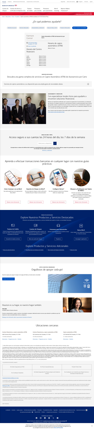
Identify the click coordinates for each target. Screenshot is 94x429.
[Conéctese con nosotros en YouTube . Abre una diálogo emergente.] (57, 418)
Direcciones (4, 339)
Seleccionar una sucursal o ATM (84, 14)
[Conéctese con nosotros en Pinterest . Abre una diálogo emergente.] (49, 418)
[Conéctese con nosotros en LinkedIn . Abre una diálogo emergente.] (45, 418)
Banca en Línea (73, 250)
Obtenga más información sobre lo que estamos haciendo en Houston (17, 317)
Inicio (3, 16)
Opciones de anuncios (80, 410)
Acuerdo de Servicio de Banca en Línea (10, 377)
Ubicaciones (8, 16)
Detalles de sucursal (12, 27)
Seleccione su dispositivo (45, 143)
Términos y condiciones (47, 150)
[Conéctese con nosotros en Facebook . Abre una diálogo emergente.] (36, 418)
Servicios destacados (24, 27)
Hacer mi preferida (32, 46)
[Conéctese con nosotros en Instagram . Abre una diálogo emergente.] (40, 418)
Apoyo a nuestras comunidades (79, 27)
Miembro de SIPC (6, 385)
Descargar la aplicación (81, 239)
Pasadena (17, 16)
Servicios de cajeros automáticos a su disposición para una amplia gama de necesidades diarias (47, 84)
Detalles (19, 339)
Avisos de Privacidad (58, 427)
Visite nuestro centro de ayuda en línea (56, 112)
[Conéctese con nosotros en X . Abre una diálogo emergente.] (53, 418)
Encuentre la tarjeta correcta (13, 239)
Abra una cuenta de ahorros (9, 250)
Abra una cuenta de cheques (35, 239)
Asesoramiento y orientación (38, 27)
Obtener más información (13, 202)
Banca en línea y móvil (52, 27)
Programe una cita (12, 339)
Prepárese (58, 239)
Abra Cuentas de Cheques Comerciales (56, 250)
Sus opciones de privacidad (25, 412)
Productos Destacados (65, 27)
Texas (13, 16)
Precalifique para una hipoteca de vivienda (34, 250)
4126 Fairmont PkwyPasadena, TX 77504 (32, 43)
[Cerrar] (92, 426)
